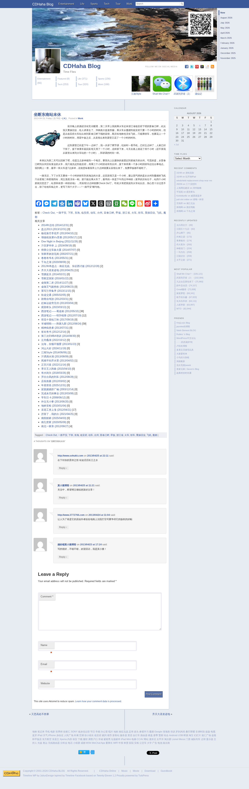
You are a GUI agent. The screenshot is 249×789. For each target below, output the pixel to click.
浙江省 (126, 212)
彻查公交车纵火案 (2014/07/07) (58, 249)
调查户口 (93, 739)
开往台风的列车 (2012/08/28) (57, 376)
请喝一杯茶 (198, 199)
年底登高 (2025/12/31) (53, 385)
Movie (136, 771)
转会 (166, 735)
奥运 (45, 743)
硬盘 (150, 735)
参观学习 (144, 731)
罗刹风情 (180, 731)
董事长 (109, 743)
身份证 (59, 735)
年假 (120, 743)
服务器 (123, 735)
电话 (70, 743)
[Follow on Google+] (202, 67)
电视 (213, 731)
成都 (83, 743)
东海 (77, 212)
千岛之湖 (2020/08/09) (53, 262)
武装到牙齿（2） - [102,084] (189, 278)
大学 (149, 743)
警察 (161, 735)
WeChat (96, 743)
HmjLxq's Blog (183, 323)
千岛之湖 (190, 211)
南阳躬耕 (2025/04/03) (53, 418)
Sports (94, 3)
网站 (146, 739)
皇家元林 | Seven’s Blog (187, 369)
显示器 (209, 739)
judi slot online (182, 199)
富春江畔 (109, 212)
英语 (130, 735)
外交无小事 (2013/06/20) (55, 401)
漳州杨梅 (197, 188)
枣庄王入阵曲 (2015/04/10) (56, 368)
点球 (203, 739)
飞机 (159, 212)
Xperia (63, 739)
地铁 (34, 731)
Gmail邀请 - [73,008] (186, 289)
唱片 (110, 731)
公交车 (142, 743)
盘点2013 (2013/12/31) (54, 229)
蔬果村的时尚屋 (183, 373)
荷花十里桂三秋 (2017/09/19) (57, 319)
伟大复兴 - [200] (184, 244)
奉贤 (126, 743)
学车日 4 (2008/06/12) (53, 397)
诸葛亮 (106, 739)
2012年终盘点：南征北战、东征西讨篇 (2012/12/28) (70, 266)
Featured (62, 79)
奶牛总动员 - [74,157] (186, 285)
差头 (136, 731)
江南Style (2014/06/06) (54, 352)
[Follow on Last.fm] (197, 67)
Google (158, 731)
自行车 (136, 735)
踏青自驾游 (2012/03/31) (55, 299)
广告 (154, 743)
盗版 (207, 731)
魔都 (155, 435)
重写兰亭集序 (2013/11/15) (56, 290)
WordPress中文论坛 (186, 338)
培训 (172, 731)
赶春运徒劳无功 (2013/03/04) (57, 303)
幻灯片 (197, 735)
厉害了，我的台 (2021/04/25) (57, 414)
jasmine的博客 (183, 326)
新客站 (115, 735)
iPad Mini (126, 739)
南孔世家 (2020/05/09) (53, 422)
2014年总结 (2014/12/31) (55, 225)
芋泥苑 (179, 192)
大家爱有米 (181, 354)
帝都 (98, 731)
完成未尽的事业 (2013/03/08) (57, 393)
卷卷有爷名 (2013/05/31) (55, 258)
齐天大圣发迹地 (161, 714)
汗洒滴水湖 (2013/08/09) (55, 356)
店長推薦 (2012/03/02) (53, 381)
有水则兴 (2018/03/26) (53, 372)
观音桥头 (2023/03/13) (53, 307)
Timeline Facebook (75, 775)
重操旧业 (150, 212)
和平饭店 (37, 739)
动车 (93, 212)
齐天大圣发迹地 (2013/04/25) (57, 270)
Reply (63, 468)
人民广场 (68, 735)
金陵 (213, 735)
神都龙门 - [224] (184, 248)
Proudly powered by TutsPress (133, 775)
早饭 (118, 212)
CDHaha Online (107, 771)
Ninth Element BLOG (186, 330)
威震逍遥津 (196, 196)
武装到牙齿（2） (182, 94)
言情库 (179, 203)
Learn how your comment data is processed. (98, 701)
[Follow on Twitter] (192, 67)
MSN (88, 743)
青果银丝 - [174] (184, 240)
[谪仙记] (204, 89)
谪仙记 (198, 94)
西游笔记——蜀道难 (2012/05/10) (60, 311)
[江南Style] (141, 89)
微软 (85, 739)
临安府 (85, 212)
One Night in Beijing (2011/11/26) (59, 241)
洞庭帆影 (180, 361)
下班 (70, 212)
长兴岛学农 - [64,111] (186, 301)
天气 (45, 735)
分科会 (63, 743)
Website (45, 683)
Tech (106, 3)
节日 (92, 731)
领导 (109, 735)
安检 (136, 743)
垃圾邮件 (115, 739)
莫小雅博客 (63, 485)
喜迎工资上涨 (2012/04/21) (56, 409)
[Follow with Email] (207, 67)
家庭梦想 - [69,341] (185, 293)
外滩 (76, 735)
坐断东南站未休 (47, 114)
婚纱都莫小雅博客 (67, 544)
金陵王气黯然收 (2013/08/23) (57, 286)
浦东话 (152, 739)
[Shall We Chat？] (162, 89)
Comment (47, 596)
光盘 (40, 743)
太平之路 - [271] (184, 260)
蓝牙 (34, 735)
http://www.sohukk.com (70, 455)
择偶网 (179, 207)
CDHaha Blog (82, 66)
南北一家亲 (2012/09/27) (55, 426)
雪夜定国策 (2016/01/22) (55, 278)
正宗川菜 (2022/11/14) (53, 364)
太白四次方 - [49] (184, 225)
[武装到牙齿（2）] (183, 89)
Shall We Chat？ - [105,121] (189, 274)
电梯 (134, 739)
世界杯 (59, 731)
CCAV (140, 739)
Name (46, 646)
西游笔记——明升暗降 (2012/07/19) (61, 315)
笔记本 (41, 731)
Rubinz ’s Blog (183, 334)
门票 (188, 739)
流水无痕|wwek (183, 365)
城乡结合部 (84, 731)
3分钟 (179, 173)
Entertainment (66, 3)
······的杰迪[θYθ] (184, 342)
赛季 (155, 735)
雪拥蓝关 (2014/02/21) (53, 274)
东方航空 (47, 739)
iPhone (52, 735)
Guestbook (166, 771)
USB (180, 735)
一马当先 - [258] (184, 252)
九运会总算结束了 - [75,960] (189, 281)
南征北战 (123, 731)
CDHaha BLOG (56, 771)
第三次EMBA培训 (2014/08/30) (58, 335)
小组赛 (76, 743)
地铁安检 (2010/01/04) (53, 405)
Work (129, 3)
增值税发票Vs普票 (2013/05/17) (59, 237)
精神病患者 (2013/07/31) (55, 327)
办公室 (104, 731)
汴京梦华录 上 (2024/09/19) (56, 245)
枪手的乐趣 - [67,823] (186, 297)
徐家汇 (66, 731)
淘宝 (191, 735)
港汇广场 (206, 735)
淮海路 (166, 731)
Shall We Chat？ (161, 94)
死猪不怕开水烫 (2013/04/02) (57, 360)
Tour (118, 3)
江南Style (136, 94)
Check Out (49, 212)
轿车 (140, 212)
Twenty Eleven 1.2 (106, 775)
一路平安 (61, 212)
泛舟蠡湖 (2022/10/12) (53, 340)
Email (46, 665)
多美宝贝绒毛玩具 (185, 350)
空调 (81, 735)
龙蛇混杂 (189, 173)
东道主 (55, 739)
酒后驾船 (190, 207)
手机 (47, 731)
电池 (160, 743)
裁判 (104, 735)
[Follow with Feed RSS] (213, 67)
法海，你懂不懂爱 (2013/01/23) (58, 344)
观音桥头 (190, 192)
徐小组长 (89, 735)
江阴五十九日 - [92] (185, 229)
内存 (69, 739)
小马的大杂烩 (182, 357)
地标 (116, 731)
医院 (131, 743)
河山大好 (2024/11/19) (53, 348)
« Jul (176, 144)
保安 (75, 739)
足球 (131, 731)
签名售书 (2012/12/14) (53, 331)
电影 (52, 731)
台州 (99, 212)
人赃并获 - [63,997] (185, 305)
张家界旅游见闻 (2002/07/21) (57, 253)
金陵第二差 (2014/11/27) (55, 282)
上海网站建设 (182, 188)
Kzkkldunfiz (181, 196)
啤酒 (185, 735)
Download (150, 771)
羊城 (100, 739)
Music (124, 771)
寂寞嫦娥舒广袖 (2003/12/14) (57, 389)
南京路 (166, 743)
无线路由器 (54, 743)
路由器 (143, 735)
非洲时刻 (200, 731)
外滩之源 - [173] (184, 237)
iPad (40, 735)
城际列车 (195, 739)
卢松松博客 (181, 346)
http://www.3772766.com (71, 515)
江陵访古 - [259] (184, 256)
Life (82, 3)
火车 (134, 212)
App (103, 743)
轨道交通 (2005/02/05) (53, 294)
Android (173, 735)
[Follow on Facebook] (187, 67)
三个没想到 (191, 184)
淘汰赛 (167, 739)
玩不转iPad (190, 176)
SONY (74, 731)
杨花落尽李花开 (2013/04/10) (57, 233)
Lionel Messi (178, 739)
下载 (80, 739)
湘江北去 (190, 203)
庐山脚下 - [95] (183, 233)
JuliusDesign (47, 775)
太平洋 (160, 739)
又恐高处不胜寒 (40, 714)
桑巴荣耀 (190, 731)
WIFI (115, 743)
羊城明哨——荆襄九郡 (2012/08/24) (61, 323)
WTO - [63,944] (183, 308)
